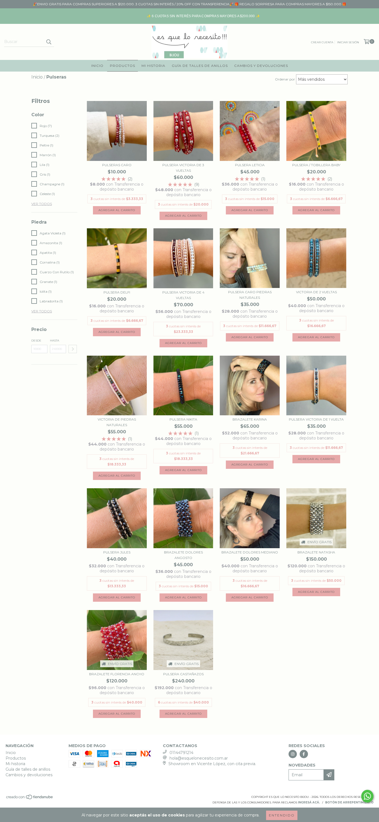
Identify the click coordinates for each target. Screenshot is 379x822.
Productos (122, 66)
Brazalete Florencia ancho (116, 674)
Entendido (282, 815)
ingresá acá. (309, 802)
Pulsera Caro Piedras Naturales (250, 295)
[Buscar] (48, 42)
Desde (36, 340)
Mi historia (153, 66)
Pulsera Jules (116, 552)
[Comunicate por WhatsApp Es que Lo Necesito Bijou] (367, 796)
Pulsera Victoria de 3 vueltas (183, 168)
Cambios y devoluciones (261, 66)
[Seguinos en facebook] (304, 754)
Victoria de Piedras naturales (117, 422)
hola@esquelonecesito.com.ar (199, 758)
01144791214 (181, 752)
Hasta (54, 340)
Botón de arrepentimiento (349, 802)
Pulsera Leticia (250, 165)
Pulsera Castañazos (183, 674)
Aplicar (73, 349)
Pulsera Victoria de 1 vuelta (316, 419)
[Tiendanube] (30, 798)
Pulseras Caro (117, 165)
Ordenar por (285, 79)
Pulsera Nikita (183, 419)
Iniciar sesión (348, 42)
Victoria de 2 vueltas (316, 292)
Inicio (97, 66)
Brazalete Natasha (316, 552)
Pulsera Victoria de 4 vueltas (183, 295)
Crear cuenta (322, 42)
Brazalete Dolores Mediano (249, 552)
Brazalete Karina (250, 419)
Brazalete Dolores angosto (183, 555)
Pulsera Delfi (116, 292)
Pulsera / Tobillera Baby (316, 165)
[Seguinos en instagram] (293, 754)
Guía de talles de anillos (200, 66)
